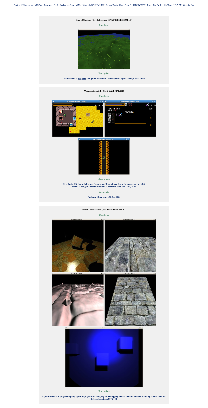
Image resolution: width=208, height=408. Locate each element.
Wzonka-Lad (188, 5)
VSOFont (168, 5)
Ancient (17, 5)
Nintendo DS (88, 5)
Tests (149, 5)
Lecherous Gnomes (68, 5)
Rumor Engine (112, 5)
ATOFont (38, 5)
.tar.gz (106, 197)
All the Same (27, 5)
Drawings (48, 5)
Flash (56, 5)
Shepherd (82, 78)
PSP (102, 5)
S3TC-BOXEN (139, 5)
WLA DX (178, 5)
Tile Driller (157, 5)
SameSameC (125, 5)
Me (79, 5)
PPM (97, 5)
